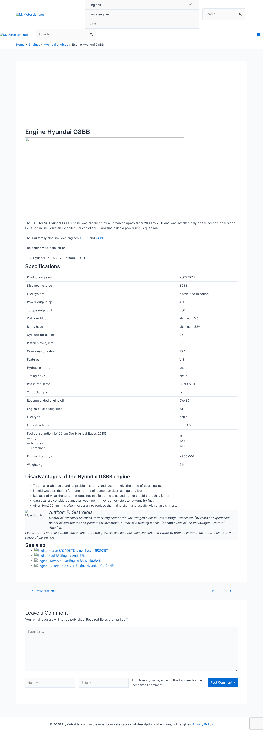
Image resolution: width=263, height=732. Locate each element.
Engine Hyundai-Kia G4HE (95, 566)
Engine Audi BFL (73, 556)
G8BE (100, 238)
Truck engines (99, 14)
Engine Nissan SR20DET (90, 550)
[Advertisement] (131, 99)
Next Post (221, 590)
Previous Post (44, 590)
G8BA (84, 238)
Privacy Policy (203, 724)
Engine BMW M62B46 (85, 561)
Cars (92, 24)
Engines (95, 5)
